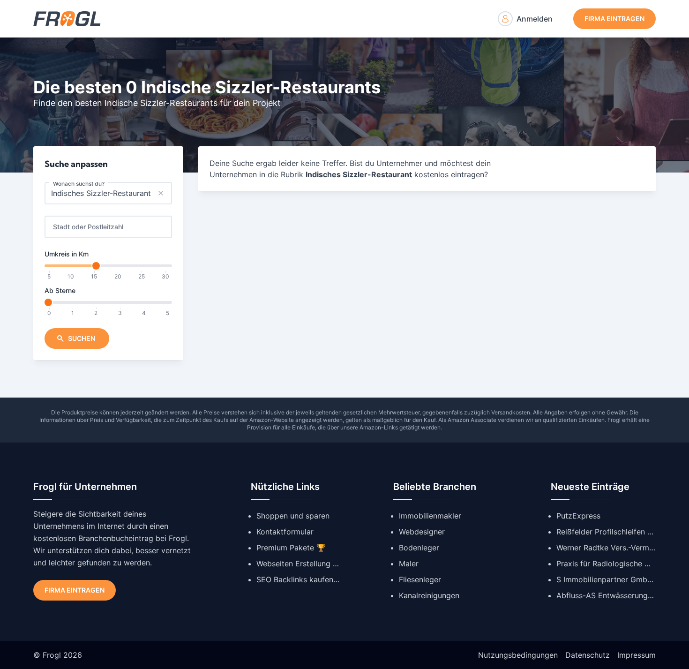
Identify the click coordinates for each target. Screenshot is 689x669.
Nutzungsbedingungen (518, 655)
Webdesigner (422, 531)
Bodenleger (419, 547)
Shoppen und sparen (293, 515)
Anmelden (535, 18)
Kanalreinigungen (429, 595)
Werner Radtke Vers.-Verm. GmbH (606, 547)
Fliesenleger (420, 579)
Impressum (636, 655)
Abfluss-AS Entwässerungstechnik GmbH (606, 595)
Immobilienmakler (430, 515)
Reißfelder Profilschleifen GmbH (606, 531)
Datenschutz (587, 655)
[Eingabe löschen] (160, 193)
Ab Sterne (60, 290)
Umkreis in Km (67, 254)
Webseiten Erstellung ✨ (298, 563)
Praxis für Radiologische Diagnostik (606, 563)
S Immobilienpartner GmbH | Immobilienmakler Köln (606, 579)
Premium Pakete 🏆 (291, 547)
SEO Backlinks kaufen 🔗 (298, 579)
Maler (409, 563)
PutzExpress (578, 515)
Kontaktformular (285, 531)
